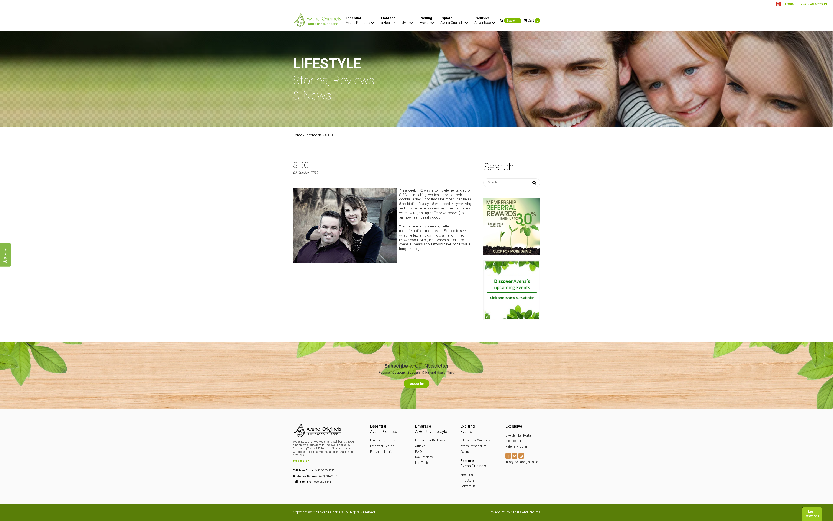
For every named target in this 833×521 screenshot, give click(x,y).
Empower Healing (382, 446)
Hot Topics (422, 462)
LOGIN (789, 4)
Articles (420, 446)
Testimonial (313, 135)
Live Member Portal (518, 435)
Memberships (514, 441)
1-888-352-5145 (321, 481)
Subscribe (416, 383)
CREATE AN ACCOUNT (814, 4)
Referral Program (517, 446)
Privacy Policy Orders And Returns (514, 512)
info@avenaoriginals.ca (521, 462)
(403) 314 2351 (328, 476)
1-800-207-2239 (324, 470)
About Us (466, 475)
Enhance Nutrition (382, 451)
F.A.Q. (419, 451)
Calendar (466, 451)
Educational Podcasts (430, 440)
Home (297, 135)
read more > (301, 460)
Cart (532, 20)
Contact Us (468, 486)
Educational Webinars (475, 440)
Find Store (467, 480)
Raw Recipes (424, 457)
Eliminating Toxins (382, 440)
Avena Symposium (473, 446)
